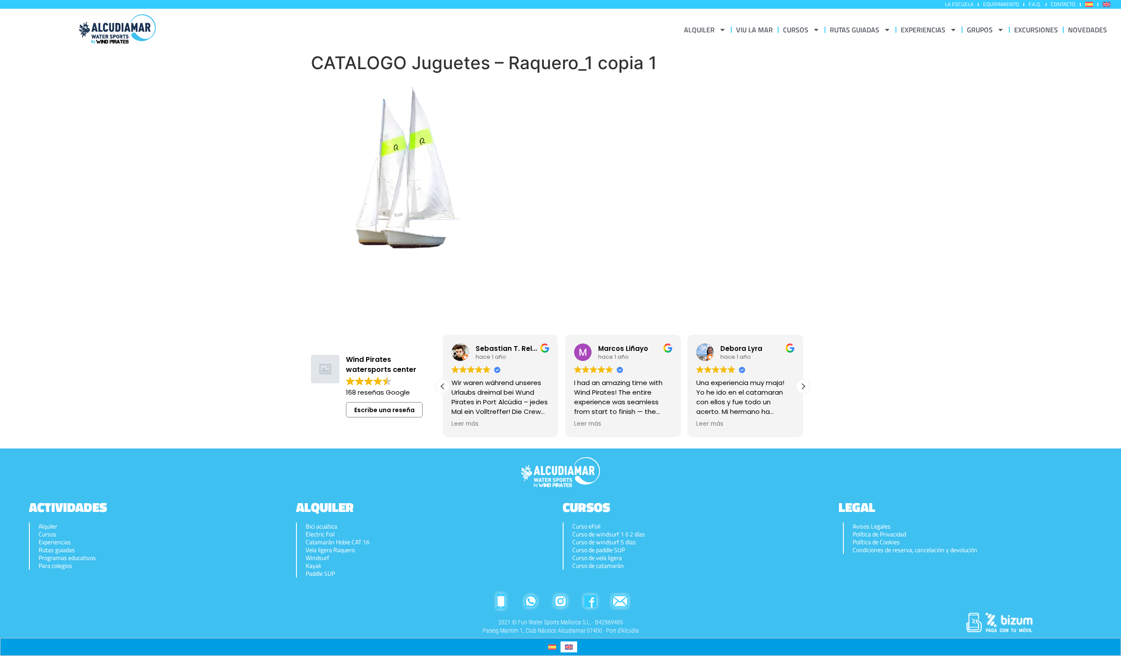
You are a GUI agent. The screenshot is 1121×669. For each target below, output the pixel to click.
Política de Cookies (876, 542)
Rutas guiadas (57, 550)
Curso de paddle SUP (598, 550)
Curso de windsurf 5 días (604, 542)
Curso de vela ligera (597, 558)
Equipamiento (1001, 4)
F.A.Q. (1035, 4)
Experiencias (55, 542)
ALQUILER (699, 30)
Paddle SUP (320, 574)
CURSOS (795, 30)
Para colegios (55, 566)
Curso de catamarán (598, 566)
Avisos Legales (872, 526)
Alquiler (48, 526)
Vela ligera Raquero (330, 550)
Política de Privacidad (879, 534)
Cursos (47, 534)
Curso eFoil (586, 526)
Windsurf (317, 558)
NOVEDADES (1087, 30)
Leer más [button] (465, 424)
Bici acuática (321, 526)
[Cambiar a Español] (552, 646)
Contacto (1063, 4)
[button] (803, 386)
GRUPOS (980, 30)
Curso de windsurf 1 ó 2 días (608, 534)
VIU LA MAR (754, 30)
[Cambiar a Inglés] (1106, 4)
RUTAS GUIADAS (854, 30)
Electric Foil (320, 534)
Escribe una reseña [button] (384, 410)
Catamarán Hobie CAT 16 (338, 542)
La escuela (959, 4)
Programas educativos (67, 558)
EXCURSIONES (1036, 30)
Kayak (313, 566)
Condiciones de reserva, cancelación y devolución (915, 550)
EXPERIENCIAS (923, 30)
